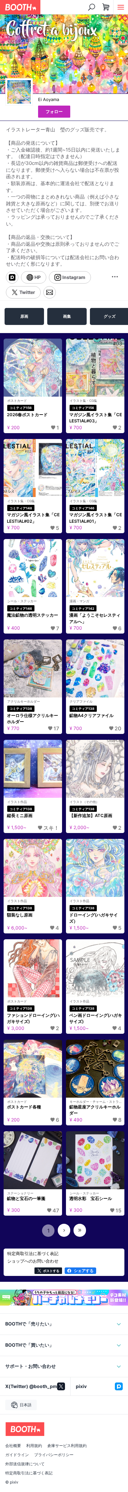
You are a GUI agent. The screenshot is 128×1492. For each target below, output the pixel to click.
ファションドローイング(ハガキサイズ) (33, 1018)
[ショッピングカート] (106, 7)
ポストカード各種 (24, 1106)
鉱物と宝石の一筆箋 (26, 1198)
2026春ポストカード (27, 414)
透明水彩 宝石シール (90, 1198)
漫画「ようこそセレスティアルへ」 (94, 618)
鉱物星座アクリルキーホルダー (94, 1110)
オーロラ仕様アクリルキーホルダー (32, 718)
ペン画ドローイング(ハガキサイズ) (95, 1018)
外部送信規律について (25, 1464)
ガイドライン (17, 1455)
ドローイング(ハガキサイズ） (93, 918)
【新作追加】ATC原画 (90, 815)
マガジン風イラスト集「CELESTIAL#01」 (95, 518)
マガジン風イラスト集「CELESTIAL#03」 (95, 418)
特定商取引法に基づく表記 (29, 1473)
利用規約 (34, 1446)
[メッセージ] (49, 292)
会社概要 (13, 1446)
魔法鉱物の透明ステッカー (32, 615)
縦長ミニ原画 (19, 815)
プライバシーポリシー (54, 1455)
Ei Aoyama (48, 99)
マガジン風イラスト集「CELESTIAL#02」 (33, 518)
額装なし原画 (19, 914)
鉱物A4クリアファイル (91, 715)
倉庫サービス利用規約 (67, 1446)
